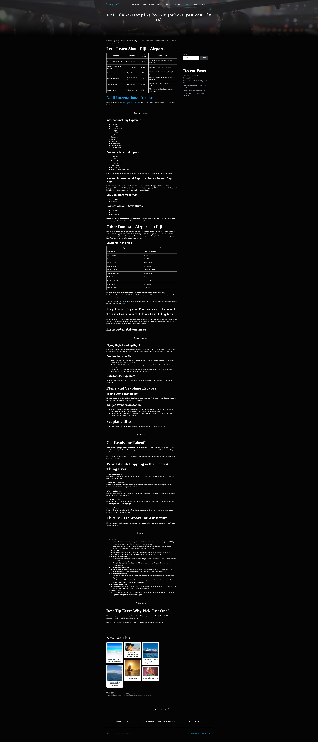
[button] (209, 4)
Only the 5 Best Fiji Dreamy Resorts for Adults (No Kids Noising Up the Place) (129, 695)
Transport (187, 4)
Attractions (135, 4)
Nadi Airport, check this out (131, 103)
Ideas (195, 4)
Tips (158, 4)
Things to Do (166, 4)
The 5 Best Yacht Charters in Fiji (194, 90)
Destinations (177, 4)
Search (185, 54)
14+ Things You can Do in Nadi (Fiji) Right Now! (121, 694)
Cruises (151, 4)
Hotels (144, 4)
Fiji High (112, 4)
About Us (202, 4)
